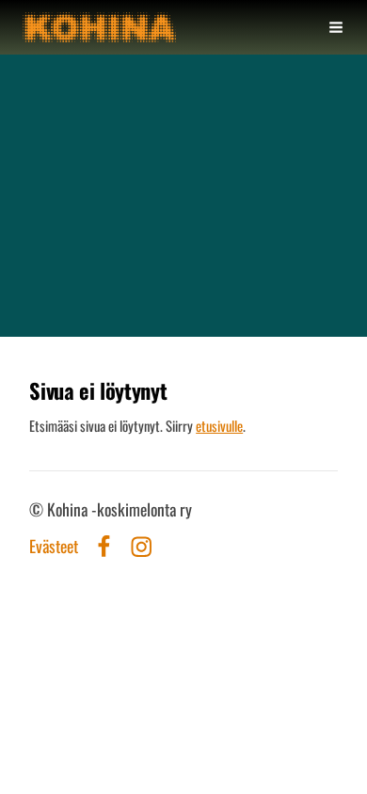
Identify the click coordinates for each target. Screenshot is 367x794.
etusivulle (219, 425)
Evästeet (53, 546)
